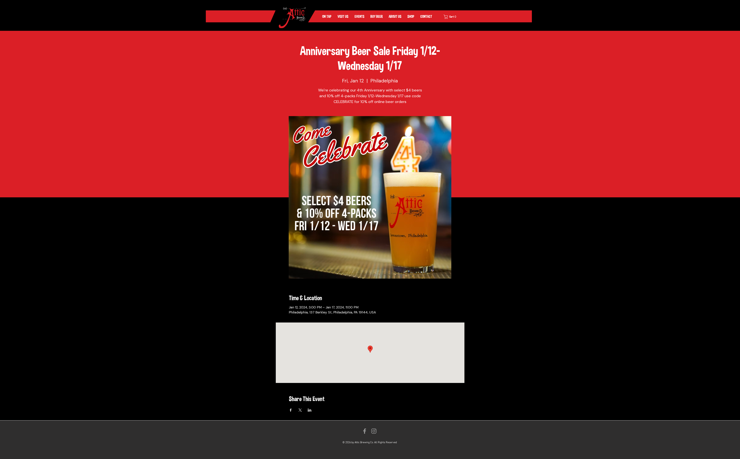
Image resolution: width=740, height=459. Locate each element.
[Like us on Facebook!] (364, 431)
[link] (452, 17)
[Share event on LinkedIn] (309, 410)
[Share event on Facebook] (291, 410)
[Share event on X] (300, 410)
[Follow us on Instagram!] (373, 431)
